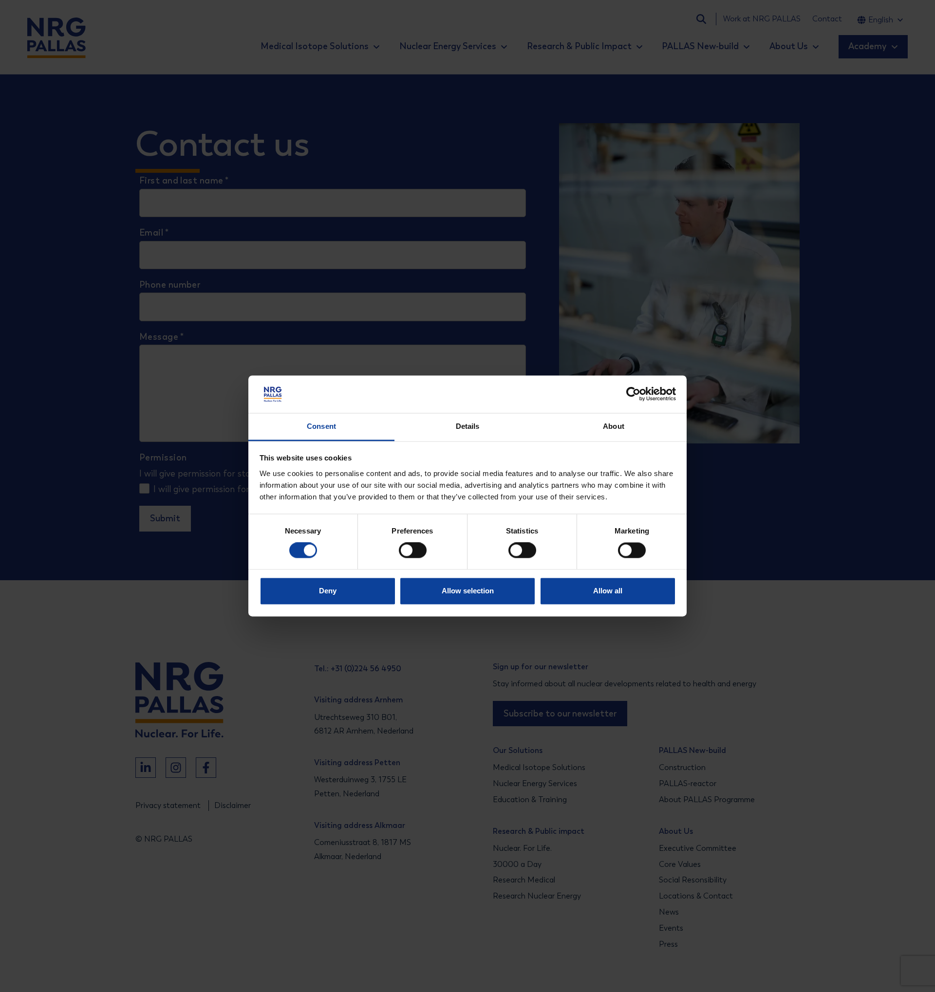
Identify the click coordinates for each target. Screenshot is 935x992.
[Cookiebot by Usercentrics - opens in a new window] (633, 394)
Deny (328, 591)
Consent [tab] (321, 426)
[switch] (404, 550)
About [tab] (613, 426)
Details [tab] (468, 426)
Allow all (607, 591)
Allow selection (468, 591)
